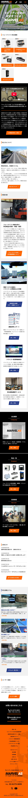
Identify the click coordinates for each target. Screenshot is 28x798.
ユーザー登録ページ (14, 761)
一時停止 (3, 659)
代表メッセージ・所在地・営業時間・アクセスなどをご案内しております (14, 442)
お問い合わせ (14, 759)
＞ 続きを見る (4, 615)
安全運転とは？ (5, 634)
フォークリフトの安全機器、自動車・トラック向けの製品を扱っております (14, 484)
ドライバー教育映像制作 (14, 359)
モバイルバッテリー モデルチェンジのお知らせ (13, 572)
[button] (25, 2)
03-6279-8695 (13, 784)
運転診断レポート (14, 327)
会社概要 (14, 752)
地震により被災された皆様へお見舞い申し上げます (14, 555)
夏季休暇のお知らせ (6, 560)
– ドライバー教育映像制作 (14, 739)
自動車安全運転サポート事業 (14, 734)
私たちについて (14, 749)
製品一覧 (14, 729)
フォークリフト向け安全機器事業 (14, 731)
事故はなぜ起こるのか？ (8, 610)
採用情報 (14, 754)
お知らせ (14, 757)
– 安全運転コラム (14, 746)
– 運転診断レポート (14, 736)
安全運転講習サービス (14, 392)
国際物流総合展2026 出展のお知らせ (11, 549)
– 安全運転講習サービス (14, 741)
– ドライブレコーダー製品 (14, 743)
